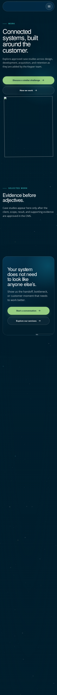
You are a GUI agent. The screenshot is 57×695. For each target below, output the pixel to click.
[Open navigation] (49, 6)
